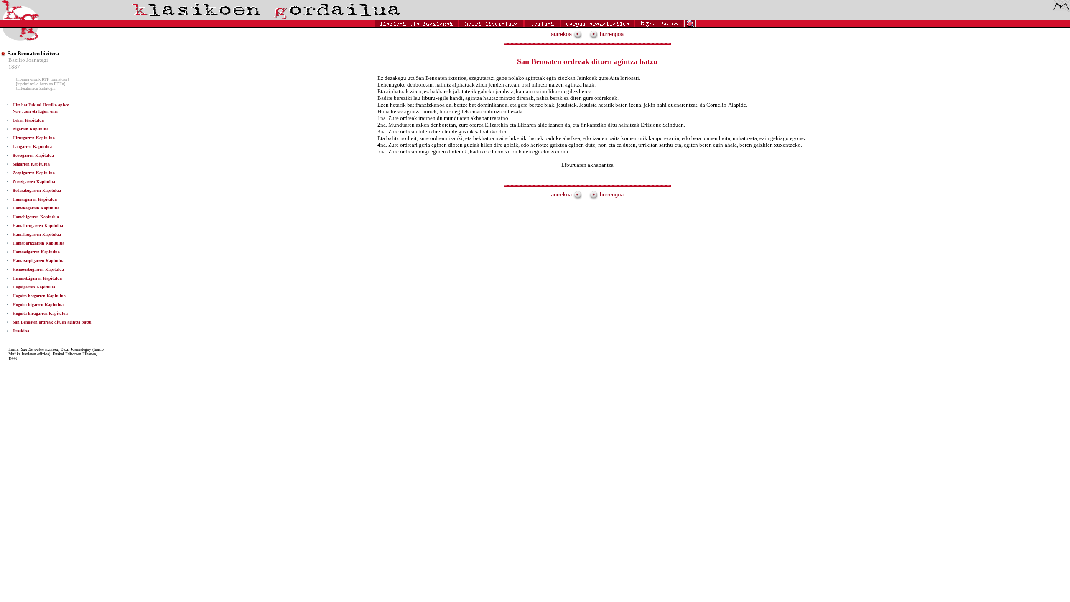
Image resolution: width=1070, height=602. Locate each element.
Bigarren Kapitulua (30, 129)
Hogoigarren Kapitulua (34, 287)
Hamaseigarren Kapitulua (36, 252)
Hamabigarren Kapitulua (36, 216)
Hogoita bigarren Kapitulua (38, 304)
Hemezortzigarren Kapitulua (38, 269)
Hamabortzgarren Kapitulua (38, 243)
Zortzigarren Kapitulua (34, 181)
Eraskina (21, 331)
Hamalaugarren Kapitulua (37, 234)
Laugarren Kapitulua (32, 146)
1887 (14, 67)
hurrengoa (611, 34)
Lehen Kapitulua (28, 120)
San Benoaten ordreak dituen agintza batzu (52, 322)
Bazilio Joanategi (28, 60)
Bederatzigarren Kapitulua (37, 190)
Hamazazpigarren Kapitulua (38, 260)
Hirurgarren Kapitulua (34, 137)
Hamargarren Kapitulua (35, 199)
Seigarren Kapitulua (31, 164)
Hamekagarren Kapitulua (36, 208)
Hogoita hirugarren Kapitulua (40, 313)
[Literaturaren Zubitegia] (36, 88)
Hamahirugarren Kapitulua (38, 225)
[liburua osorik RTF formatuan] (42, 79)
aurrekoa (562, 34)
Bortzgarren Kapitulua (33, 155)
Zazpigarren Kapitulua (34, 173)
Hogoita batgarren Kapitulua (39, 295)
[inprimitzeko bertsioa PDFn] (40, 84)
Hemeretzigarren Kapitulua (37, 278)
